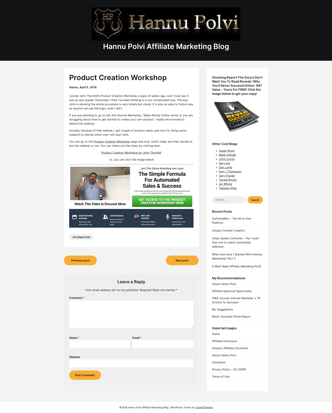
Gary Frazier (227, 175)
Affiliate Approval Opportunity (232, 291)
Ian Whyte (225, 184)
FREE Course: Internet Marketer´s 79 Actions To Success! (236, 300)
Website (74, 357)
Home (216, 334)
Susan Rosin (227, 150)
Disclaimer (219, 362)
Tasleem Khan (228, 188)
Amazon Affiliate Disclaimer (230, 348)
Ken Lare (224, 163)
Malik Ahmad (227, 155)
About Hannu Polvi (224, 284)
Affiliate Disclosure (224, 341)
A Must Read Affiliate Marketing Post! (236, 266)
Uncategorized (81, 236)
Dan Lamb (225, 167)
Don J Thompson (230, 171)
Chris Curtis (226, 159)
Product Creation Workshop (112, 141)
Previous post (80, 260)
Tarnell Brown (228, 179)
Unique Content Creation (228, 230)
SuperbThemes (204, 407)
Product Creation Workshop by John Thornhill (131, 152)
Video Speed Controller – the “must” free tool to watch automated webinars (235, 242)
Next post (182, 260)
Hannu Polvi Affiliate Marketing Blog (166, 46)
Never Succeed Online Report (231, 316)
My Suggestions (222, 309)
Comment (76, 297)
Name (74, 337)
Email (137, 337)
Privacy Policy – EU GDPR (229, 369)
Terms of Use (220, 376)
